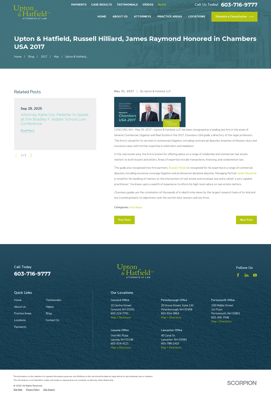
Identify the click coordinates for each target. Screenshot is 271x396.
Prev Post (124, 220)
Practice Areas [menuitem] (169, 16)
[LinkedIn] (246, 275)
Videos (148, 4)
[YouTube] (255, 275)
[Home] (31, 12)
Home (17, 300)
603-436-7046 (220, 317)
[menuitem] (17, 389)
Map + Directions (121, 317)
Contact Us (52, 320)
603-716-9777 (239, 4)
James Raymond (246, 173)
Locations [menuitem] (196, 16)
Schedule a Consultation (231, 16)
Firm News (136, 207)
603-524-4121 (120, 343)
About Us (20, 307)
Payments (78, 4)
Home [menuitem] (102, 16)
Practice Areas (22, 313)
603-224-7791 (120, 313)
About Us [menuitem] (120, 16)
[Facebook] (238, 275)
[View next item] (31, 155)
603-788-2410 (170, 343)
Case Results (101, 4)
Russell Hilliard (178, 168)
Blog (162, 4)
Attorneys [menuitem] (142, 16)
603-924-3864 (170, 313)
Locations (20, 320)
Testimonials (127, 4)
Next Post (246, 220)
